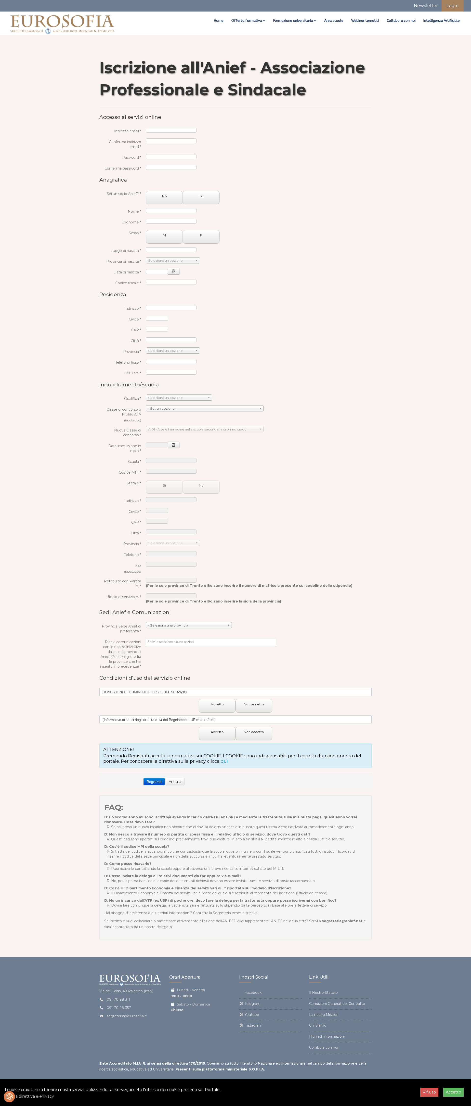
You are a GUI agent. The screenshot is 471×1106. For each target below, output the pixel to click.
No (164, 196)
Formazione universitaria (293, 21)
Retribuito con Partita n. (122, 583)
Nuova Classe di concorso (127, 432)
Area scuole (333, 21)
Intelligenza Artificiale (441, 21)
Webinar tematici (365, 21)
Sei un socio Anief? (124, 194)
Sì (201, 196)
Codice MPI (130, 472)
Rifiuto (429, 1092)
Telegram (252, 1003)
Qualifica (132, 398)
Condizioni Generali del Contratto (337, 1003)
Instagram (253, 1025)
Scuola (134, 461)
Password (131, 157)
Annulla (175, 781)
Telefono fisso (128, 362)
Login (452, 5)
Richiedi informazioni (327, 1036)
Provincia (132, 351)
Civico (135, 319)
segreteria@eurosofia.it (127, 1016)
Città (136, 341)
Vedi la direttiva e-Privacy (29, 1096)
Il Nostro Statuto (323, 992)
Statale (134, 483)
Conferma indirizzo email (125, 144)
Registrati (154, 781)
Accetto (217, 704)
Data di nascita (127, 272)
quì (224, 761)
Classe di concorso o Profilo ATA (123, 412)
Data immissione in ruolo (124, 448)
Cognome (131, 222)
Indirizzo (132, 308)
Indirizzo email (127, 131)
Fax (138, 565)
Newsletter (425, 5)
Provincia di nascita (123, 261)
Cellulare (132, 373)
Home (218, 21)
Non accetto (254, 704)
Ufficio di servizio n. (123, 597)
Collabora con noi (401, 21)
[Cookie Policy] (9, 1096)
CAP (136, 330)
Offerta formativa (246, 21)
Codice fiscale (128, 283)
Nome (134, 211)
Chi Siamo (317, 1025)
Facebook (253, 992)
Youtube (251, 1014)
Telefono (132, 555)
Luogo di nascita (126, 250)
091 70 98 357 (119, 1008)
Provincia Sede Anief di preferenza (121, 628)
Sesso (135, 233)
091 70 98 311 (118, 999)
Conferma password (123, 168)
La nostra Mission (324, 1014)
